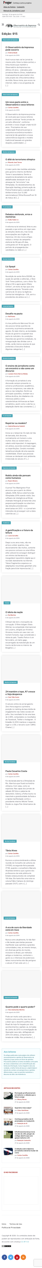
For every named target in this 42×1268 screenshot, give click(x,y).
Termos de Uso (15, 1224)
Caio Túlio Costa (13, 697)
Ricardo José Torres (15, 162)
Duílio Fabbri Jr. (13, 220)
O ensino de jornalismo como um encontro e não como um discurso (20, 368)
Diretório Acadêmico (9, 358)
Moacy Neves (22, 1099)
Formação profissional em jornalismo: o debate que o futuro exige (25, 1095)
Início (4, 1224)
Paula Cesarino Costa (16, 771)
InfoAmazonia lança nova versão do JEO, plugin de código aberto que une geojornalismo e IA (25, 1135)
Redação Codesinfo (24, 1140)
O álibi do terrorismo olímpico (20, 159)
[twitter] (10, 1257)
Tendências (6, 522)
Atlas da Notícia (10, 7)
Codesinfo (20, 7)
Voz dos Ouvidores (8, 259)
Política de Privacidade (11, 1227)
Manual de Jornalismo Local (14, 11)
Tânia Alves (11, 850)
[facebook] (4, 1257)
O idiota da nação (14, 612)
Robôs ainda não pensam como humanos (18, 476)
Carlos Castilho (13, 107)
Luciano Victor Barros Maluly (18, 374)
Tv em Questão (7, 207)
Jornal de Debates (8, 306)
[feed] (23, 1257)
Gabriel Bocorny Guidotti (16, 426)
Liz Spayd (10, 266)
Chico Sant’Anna (22, 1110)
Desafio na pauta (13, 313)
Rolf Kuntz (11, 316)
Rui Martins (12, 615)
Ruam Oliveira (13, 481)
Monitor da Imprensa (9, 152)
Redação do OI (22, 1123)
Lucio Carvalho (13, 536)
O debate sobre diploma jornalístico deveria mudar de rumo (26, 1151)
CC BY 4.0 (25, 1242)
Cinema (7, 603)
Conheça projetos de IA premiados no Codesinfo (24, 1120)
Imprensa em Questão (9, 468)
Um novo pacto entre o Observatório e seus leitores (19, 103)
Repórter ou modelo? (16, 423)
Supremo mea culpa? (23, 1108)
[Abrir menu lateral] (3, 24)
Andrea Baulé (12, 53)
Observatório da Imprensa (10, 40)
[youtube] (17, 1257)
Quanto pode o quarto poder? (20, 1007)
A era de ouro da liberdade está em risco (18, 928)
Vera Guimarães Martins (16, 1010)
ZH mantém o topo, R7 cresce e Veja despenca (20, 692)
